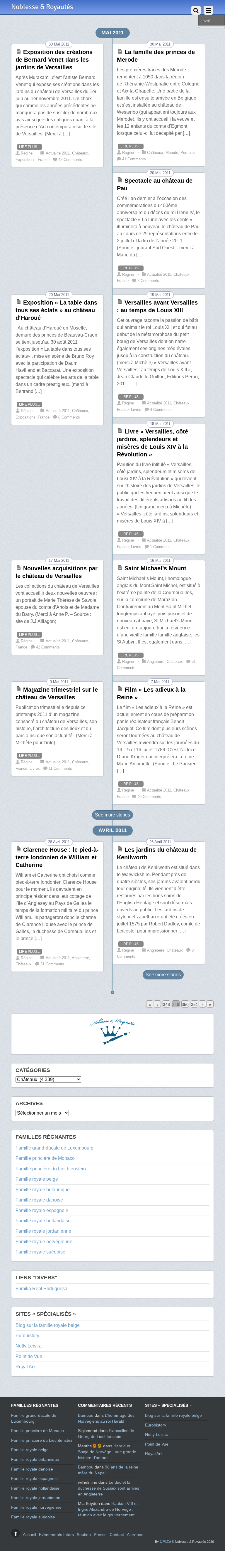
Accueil (29, 1534)
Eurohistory (27, 1335)
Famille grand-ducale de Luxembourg (54, 1147)
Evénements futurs (56, 1534)
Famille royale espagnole (42, 1210)
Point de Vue (29, 1356)
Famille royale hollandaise (43, 1220)
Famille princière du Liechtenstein (51, 1168)
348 (166, 1004)
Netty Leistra (29, 1345)
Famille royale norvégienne (44, 1241)
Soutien (84, 1534)
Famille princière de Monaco (45, 1158)
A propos (135, 1534)
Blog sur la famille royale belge (48, 1325)
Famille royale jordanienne (43, 1231)
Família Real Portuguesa (41, 1288)
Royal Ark (26, 1366)
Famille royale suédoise (40, 1251)
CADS (165, 1541)
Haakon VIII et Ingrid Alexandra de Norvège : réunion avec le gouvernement (108, 1509)
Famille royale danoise (39, 1199)
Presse (100, 1534)
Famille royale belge (37, 1179)
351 (194, 1004)
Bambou (85, 1415)
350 (185, 1004)
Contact (117, 1534)
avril (206, 21)
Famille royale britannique (43, 1189)
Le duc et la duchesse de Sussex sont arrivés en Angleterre (108, 1488)
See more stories (112, 814)
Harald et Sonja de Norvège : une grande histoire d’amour (107, 1452)
